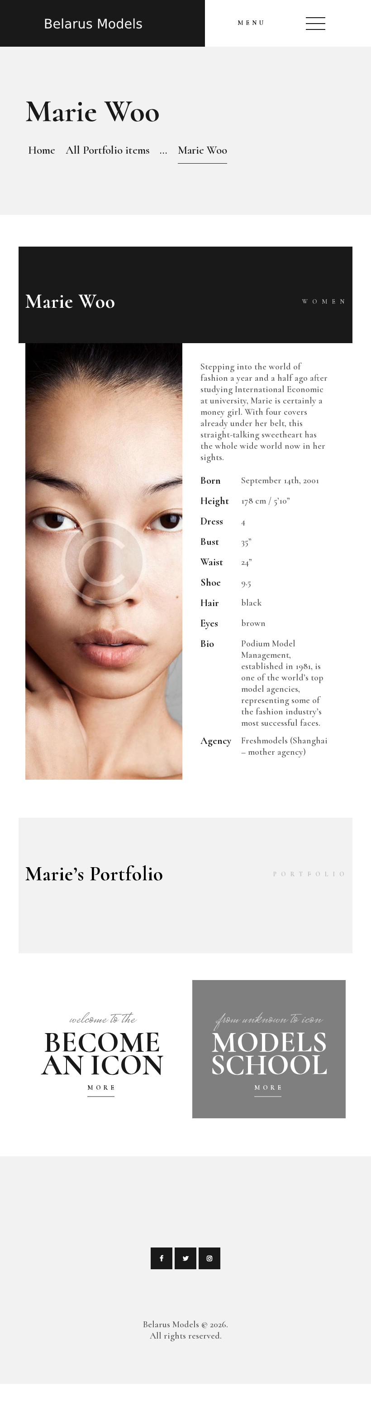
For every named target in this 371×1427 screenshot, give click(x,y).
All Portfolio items (108, 150)
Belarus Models (171, 1324)
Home (41, 150)
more (101, 1088)
